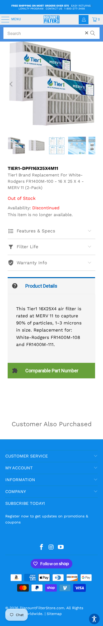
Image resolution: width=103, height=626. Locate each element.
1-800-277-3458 (74, 8)
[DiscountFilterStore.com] (51, 19)
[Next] (91, 84)
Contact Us (54, 8)
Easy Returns (81, 5)
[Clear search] (86, 33)
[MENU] (2, 19)
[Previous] (11, 84)
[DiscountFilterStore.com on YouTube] (61, 547)
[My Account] (83, 20)
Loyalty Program (31, 8)
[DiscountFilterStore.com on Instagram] (51, 547)
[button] (94, 619)
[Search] (92, 31)
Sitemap (54, 614)
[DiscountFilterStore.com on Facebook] (41, 547)
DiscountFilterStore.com (42, 608)
